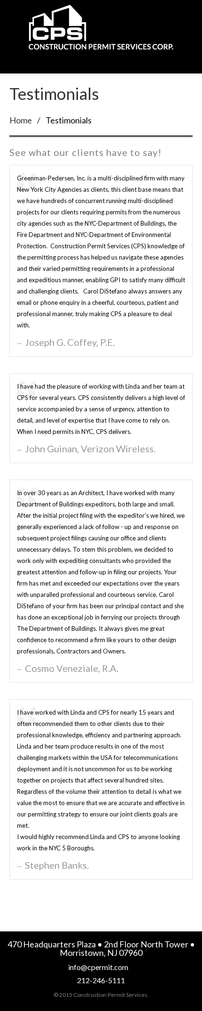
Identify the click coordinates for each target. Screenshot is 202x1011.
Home (20, 120)
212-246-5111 (101, 980)
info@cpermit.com (98, 966)
